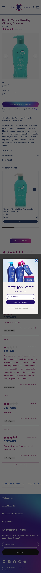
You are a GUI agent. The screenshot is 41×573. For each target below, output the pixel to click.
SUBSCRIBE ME (20, 302)
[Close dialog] (36, 260)
